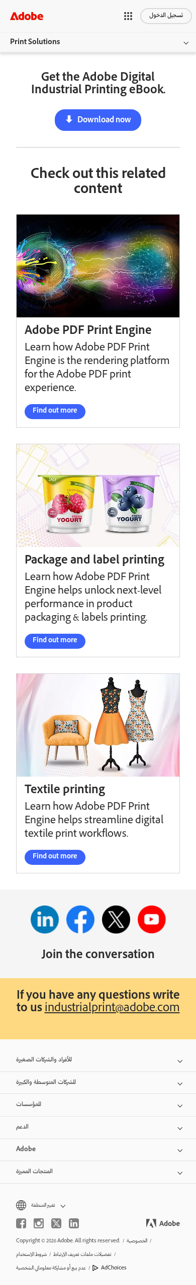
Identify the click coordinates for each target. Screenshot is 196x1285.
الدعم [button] (22, 1127)
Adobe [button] (26, 1150)
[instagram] (39, 1223)
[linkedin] (74, 1223)
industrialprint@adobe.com (112, 1009)
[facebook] (21, 1223)
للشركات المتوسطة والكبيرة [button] (46, 1082)
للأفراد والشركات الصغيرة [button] (44, 1060)
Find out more (55, 411)
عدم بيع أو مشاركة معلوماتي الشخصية (51, 1268)
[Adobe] (26, 16)
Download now (104, 121)
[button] (128, 16)
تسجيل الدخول (166, 16)
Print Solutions (35, 42)
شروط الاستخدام (31, 1254)
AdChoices (114, 1268)
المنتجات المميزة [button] (34, 1172)
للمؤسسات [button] (28, 1105)
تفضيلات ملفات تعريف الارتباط (82, 1254)
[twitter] (56, 1223)
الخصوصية (137, 1241)
